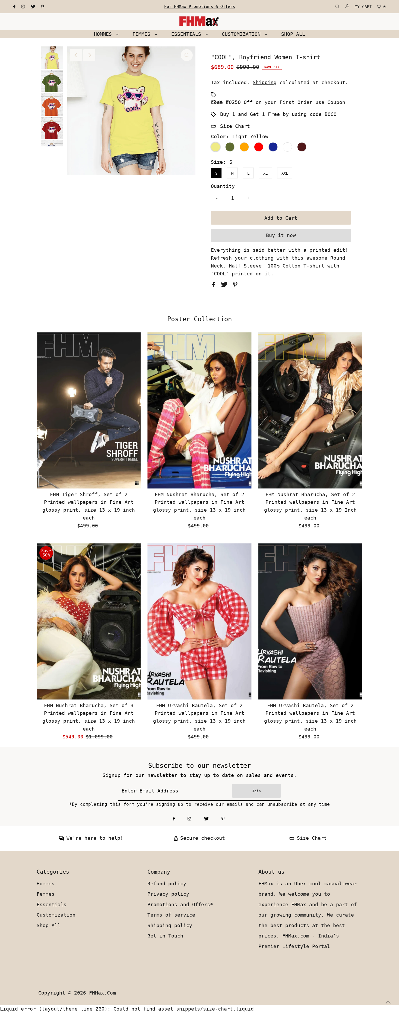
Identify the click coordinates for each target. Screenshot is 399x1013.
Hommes (46, 883)
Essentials (51, 904)
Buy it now (281, 235)
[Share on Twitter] (226, 285)
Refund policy (166, 883)
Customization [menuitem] (243, 34)
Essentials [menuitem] (187, 34)
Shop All (49, 925)
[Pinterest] (42, 6)
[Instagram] (23, 6)
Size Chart (235, 126)
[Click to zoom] (187, 55)
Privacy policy (168, 894)
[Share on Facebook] (215, 285)
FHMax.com (102, 993)
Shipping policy (169, 925)
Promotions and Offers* (180, 904)
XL (265, 173)
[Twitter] (33, 6)
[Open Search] (337, 7)
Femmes (46, 894)
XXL (284, 173)
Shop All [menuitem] (293, 34)
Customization (56, 915)
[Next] (89, 55)
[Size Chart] (291, 839)
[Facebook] (14, 6)
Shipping (265, 82)
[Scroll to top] (388, 1002)
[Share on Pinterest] (235, 285)
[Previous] (76, 55)
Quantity (223, 186)
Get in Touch (165, 936)
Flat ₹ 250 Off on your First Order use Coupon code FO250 (278, 102)
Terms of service (171, 915)
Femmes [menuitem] (142, 34)
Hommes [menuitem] (104, 34)
